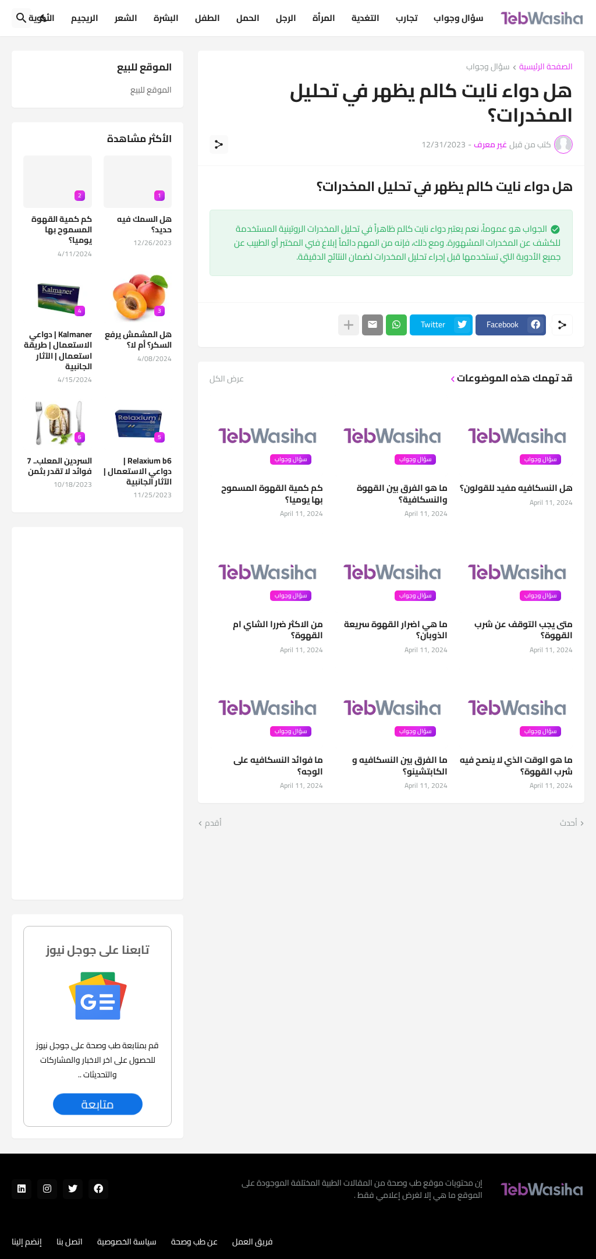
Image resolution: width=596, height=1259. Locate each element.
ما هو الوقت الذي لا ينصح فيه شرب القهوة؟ (516, 765)
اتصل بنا (69, 1241)
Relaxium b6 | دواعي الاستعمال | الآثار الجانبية (138, 471)
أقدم (213, 823)
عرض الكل (227, 378)
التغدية (365, 17)
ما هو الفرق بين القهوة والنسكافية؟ (402, 493)
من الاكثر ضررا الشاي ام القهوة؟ (278, 629)
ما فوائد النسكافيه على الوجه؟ (278, 765)
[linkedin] (21, 1189)
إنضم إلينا (27, 1241)
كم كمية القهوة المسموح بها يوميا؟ (272, 493)
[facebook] (98, 1189)
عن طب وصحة (194, 1241)
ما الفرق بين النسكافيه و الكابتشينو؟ (400, 765)
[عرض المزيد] (348, 324)
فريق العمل (252, 1241)
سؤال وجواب (459, 17)
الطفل (207, 17)
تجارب (406, 17)
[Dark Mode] (44, 18)
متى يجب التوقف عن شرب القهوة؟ (523, 629)
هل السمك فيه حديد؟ (144, 224)
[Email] (372, 324)
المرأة (324, 17)
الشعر (126, 17)
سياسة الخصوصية (127, 1241)
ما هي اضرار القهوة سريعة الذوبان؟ (396, 629)
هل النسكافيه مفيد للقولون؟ (516, 488)
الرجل (286, 17)
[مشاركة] (219, 144)
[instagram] (47, 1189)
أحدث (568, 823)
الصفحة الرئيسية (546, 67)
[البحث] (21, 18)
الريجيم (84, 17)
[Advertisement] (97, 713)
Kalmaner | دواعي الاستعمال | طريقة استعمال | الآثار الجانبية (58, 350)
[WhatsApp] (396, 324)
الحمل (248, 17)
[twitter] (73, 1189)
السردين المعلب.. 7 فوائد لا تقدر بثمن (59, 465)
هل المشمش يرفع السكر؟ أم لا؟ (138, 339)
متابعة (97, 1104)
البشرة (166, 17)
